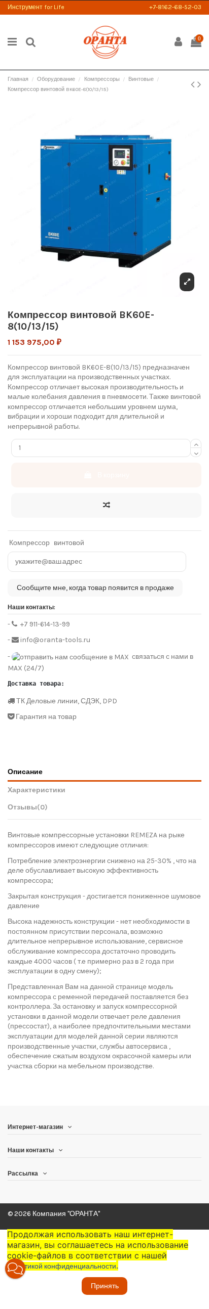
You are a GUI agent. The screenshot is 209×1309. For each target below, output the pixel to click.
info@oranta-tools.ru (54, 640)
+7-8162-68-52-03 (175, 7)
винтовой (69, 542)
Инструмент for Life (36, 7)
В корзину (113, 475)
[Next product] (199, 84)
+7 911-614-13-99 (44, 624)
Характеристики (36, 790)
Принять (105, 1286)
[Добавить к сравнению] (106, 505)
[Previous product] (194, 84)
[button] (15, 1268)
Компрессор (29, 542)
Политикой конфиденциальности (62, 1266)
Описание (25, 772)
